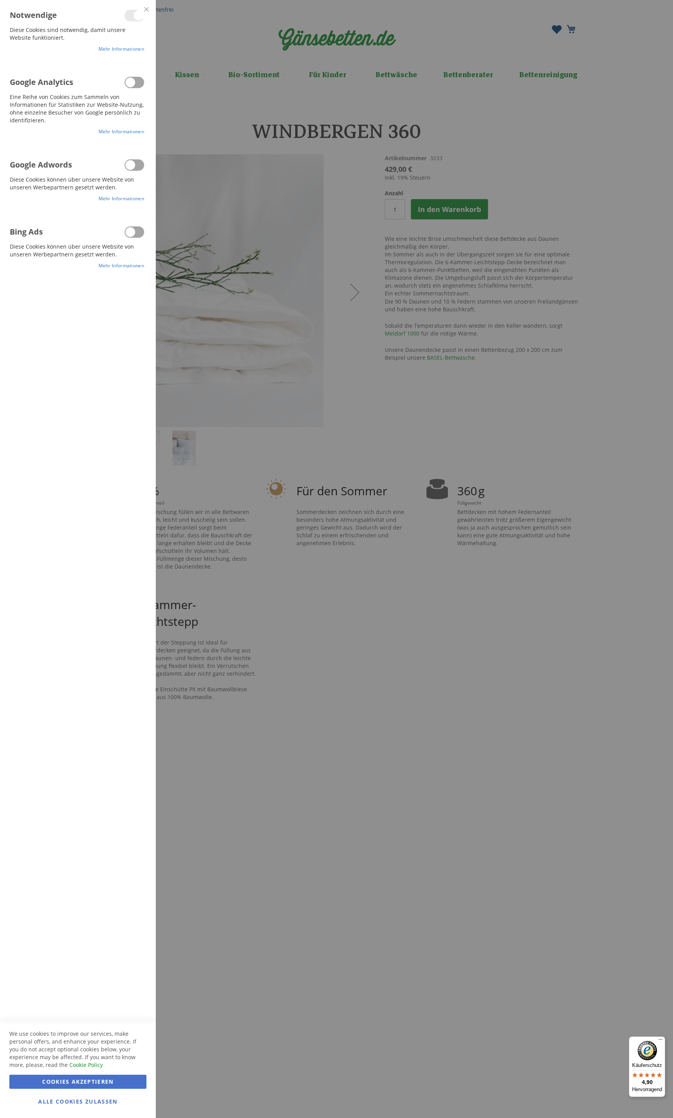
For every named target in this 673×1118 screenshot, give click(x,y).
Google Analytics (134, 82)
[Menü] (660, 1041)
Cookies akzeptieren (78, 1081)
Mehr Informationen (121, 49)
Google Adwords (134, 165)
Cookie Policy (86, 1065)
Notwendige (134, 15)
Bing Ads (134, 232)
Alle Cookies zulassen (77, 1101)
